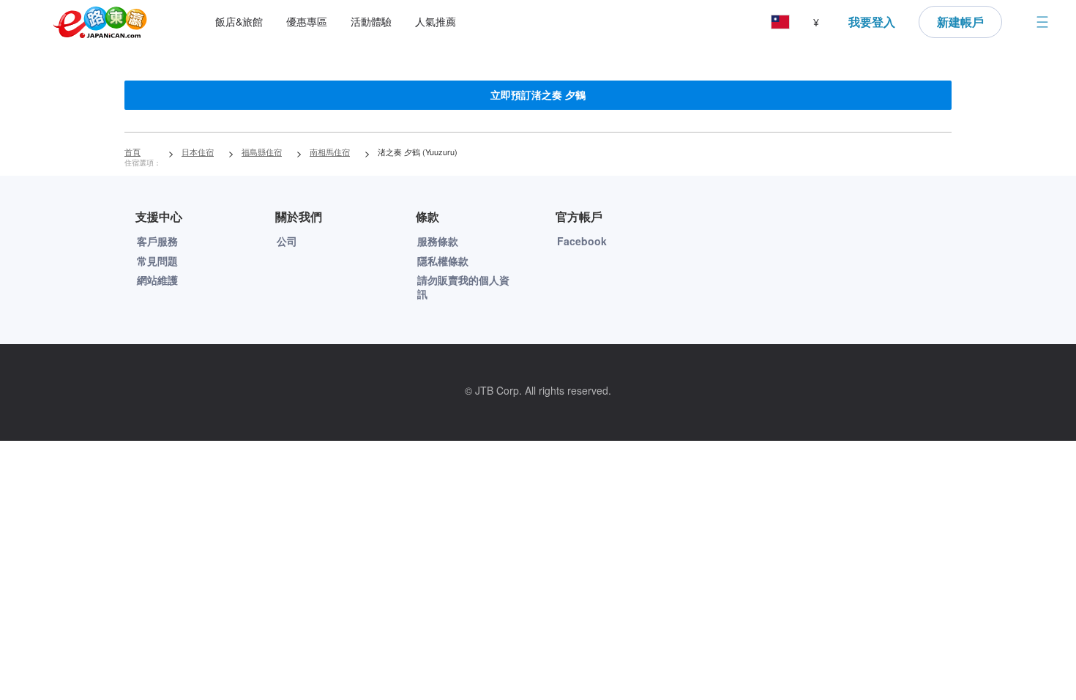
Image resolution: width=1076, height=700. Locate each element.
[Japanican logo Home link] (100, 22)
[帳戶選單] (1042, 22)
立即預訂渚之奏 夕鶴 (538, 94)
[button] (780, 22)
